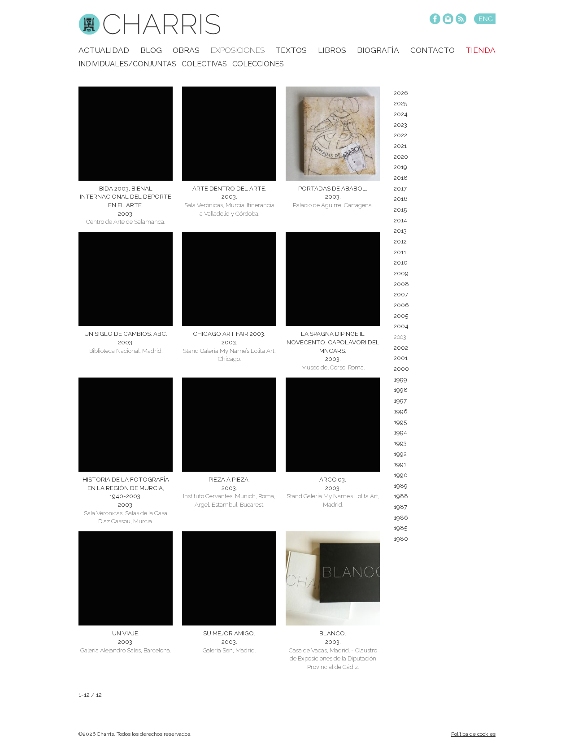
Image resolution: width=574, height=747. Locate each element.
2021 (400, 145)
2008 (401, 283)
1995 (400, 422)
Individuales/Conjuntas (127, 64)
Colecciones (258, 64)
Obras (186, 50)
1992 (400, 453)
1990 (401, 474)
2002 (401, 347)
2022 (400, 135)
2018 (401, 177)
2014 (400, 220)
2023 (400, 124)
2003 (400, 336)
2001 (401, 357)
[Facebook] (435, 19)
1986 (401, 517)
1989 (401, 485)
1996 (401, 411)
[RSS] (461, 19)
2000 (401, 368)
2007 (401, 294)
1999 (400, 379)
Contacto (432, 50)
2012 (400, 241)
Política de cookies (473, 734)
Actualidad (103, 50)
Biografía (378, 50)
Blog (151, 50)
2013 (400, 230)
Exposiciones (238, 50)
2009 (401, 273)
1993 (400, 443)
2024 (401, 113)
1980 (401, 538)
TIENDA (480, 50)
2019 (400, 166)
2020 (401, 156)
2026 (401, 92)
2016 (401, 198)
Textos (291, 50)
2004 (401, 326)
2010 (401, 262)
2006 (401, 304)
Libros (332, 50)
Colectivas (204, 64)
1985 (400, 527)
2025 (400, 103)
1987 (400, 506)
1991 (400, 464)
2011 (400, 252)
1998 (401, 389)
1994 (400, 432)
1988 (401, 495)
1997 (400, 400)
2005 (401, 315)
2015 (400, 209)
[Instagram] (448, 19)
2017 (400, 188)
